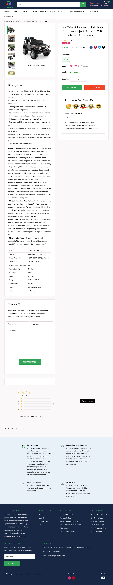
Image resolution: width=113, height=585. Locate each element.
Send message (29, 362)
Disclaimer (64, 528)
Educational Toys (56, 11)
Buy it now (95, 87)
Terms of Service (66, 514)
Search (41, 518)
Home (6, 11)
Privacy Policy (65, 518)
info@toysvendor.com (31, 317)
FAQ (40, 525)
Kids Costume (96, 532)
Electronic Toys (19, 11)
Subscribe (12, 563)
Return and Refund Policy (70, 521)
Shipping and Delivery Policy (71, 525)
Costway (65, 47)
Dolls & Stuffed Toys (98, 528)
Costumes (92, 11)
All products (15, 21)
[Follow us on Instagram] (69, 577)
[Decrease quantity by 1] (72, 79)
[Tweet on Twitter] (99, 47)
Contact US (8, 17)
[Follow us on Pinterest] (73, 577)
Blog (40, 514)
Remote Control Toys (99, 514)
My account (95, 5)
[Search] (83, 4)
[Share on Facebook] (91, 47)
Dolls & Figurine (76, 11)
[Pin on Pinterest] (95, 47)
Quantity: (65, 79)
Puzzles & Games (37, 11)
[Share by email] (103, 47)
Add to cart (72, 87)
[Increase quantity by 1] (84, 79)
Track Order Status (67, 532)
